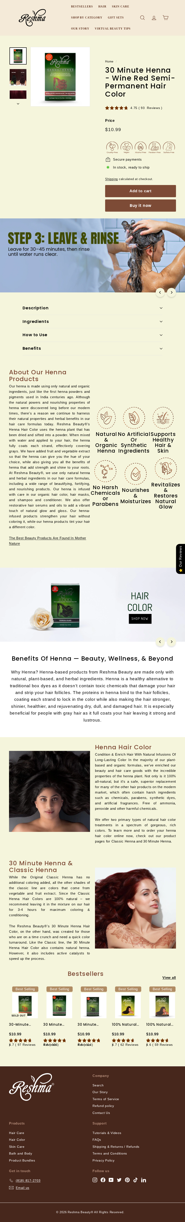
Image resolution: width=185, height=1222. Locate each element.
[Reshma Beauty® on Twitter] (119, 1179)
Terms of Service (105, 1099)
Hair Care (16, 1133)
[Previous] (160, 292)
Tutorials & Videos (106, 1133)
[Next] (18, 102)
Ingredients (36, 321)
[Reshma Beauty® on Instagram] (94, 1179)
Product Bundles (22, 1160)
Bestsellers (82, 6)
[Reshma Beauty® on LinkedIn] (143, 1179)
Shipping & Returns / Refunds (115, 1146)
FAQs (96, 1139)
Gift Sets (116, 17)
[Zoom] (60, 76)
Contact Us (101, 1113)
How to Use (35, 335)
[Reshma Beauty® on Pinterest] (127, 1179)
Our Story (80, 28)
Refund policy (103, 1106)
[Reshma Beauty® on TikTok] (135, 1179)
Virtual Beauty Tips (113, 28)
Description (36, 308)
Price (110, 121)
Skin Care (120, 6)
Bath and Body (20, 1153)
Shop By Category (86, 17)
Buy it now (141, 205)
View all (169, 977)
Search (98, 1085)
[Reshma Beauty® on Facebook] (103, 1179)
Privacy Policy (103, 1160)
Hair (102, 6)
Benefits (32, 348)
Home (109, 61)
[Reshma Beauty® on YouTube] (111, 1179)
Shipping (111, 179)
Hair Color (17, 1139)
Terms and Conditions (109, 1153)
